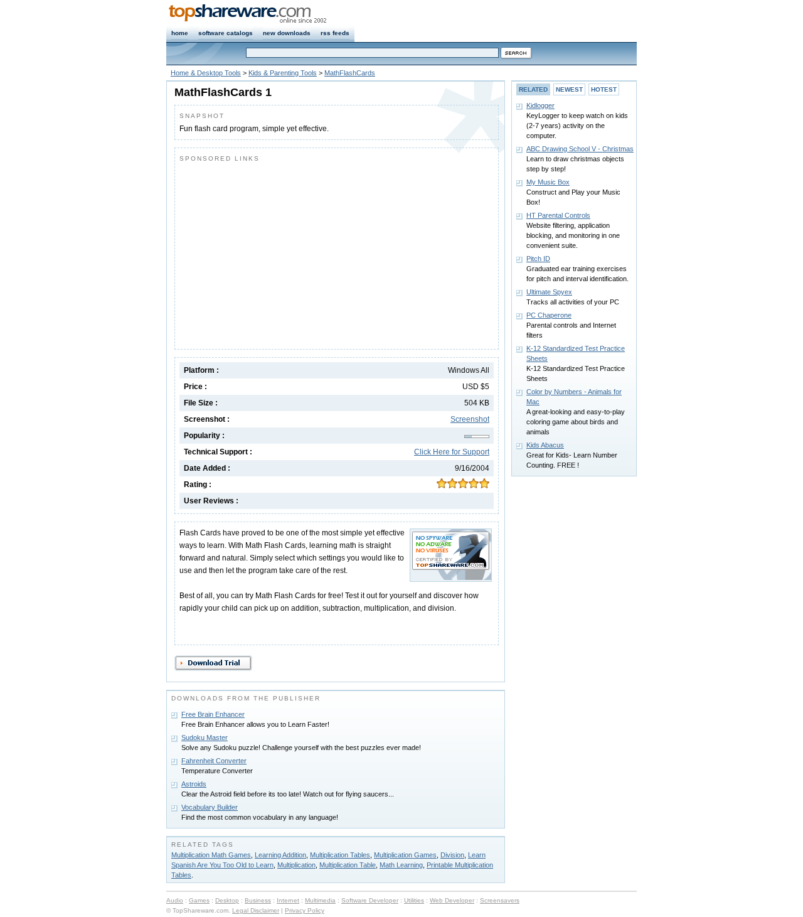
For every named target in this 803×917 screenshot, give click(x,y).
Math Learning (401, 865)
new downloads (287, 32)
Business (258, 900)
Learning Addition (280, 855)
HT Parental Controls (558, 215)
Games (199, 900)
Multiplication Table (347, 865)
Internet (288, 900)
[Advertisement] (284, 253)
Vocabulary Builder (209, 807)
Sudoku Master (204, 737)
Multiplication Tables (340, 855)
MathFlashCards (349, 73)
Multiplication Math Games (211, 855)
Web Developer (452, 900)
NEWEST (569, 89)
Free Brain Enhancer (213, 714)
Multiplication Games (405, 855)
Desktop (227, 900)
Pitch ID (538, 258)
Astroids (193, 784)
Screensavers (499, 900)
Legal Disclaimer (255, 910)
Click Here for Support (451, 452)
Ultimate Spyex (549, 292)
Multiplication (296, 865)
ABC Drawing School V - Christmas (580, 149)
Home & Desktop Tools (206, 73)
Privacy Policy (304, 910)
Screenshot (469, 419)
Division (452, 855)
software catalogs (225, 32)
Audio (174, 900)
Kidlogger (540, 105)
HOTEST (604, 89)
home (179, 32)
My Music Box (548, 182)
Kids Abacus (545, 445)
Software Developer (369, 900)
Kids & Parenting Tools (282, 73)
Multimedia (320, 900)
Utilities (414, 900)
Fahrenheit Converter (214, 760)
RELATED (533, 89)
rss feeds (335, 32)
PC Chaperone (549, 315)
